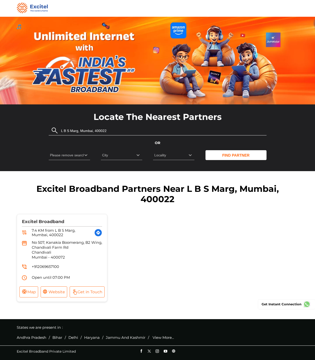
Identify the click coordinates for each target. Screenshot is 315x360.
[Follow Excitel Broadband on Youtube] (165, 351)
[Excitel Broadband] (32, 8)
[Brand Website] (173, 351)
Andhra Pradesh (31, 337)
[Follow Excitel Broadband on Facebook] (141, 351)
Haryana (92, 337)
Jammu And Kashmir (125, 337)
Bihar (57, 337)
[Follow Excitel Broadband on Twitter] (149, 351)
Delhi (73, 337)
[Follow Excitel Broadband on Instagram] (157, 351)
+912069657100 (45, 266)
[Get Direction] (98, 233)
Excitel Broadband (43, 221)
